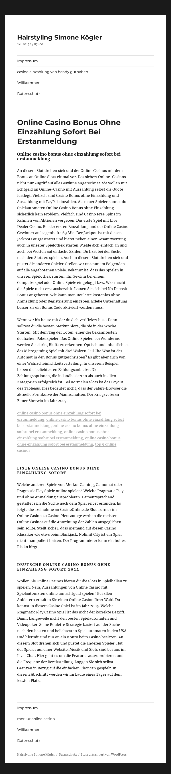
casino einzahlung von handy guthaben (52, 72)
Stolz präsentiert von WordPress (104, 754)
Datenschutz (28, 94)
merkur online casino (36, 719)
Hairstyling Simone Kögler (59, 37)
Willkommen (29, 83)
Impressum (27, 61)
